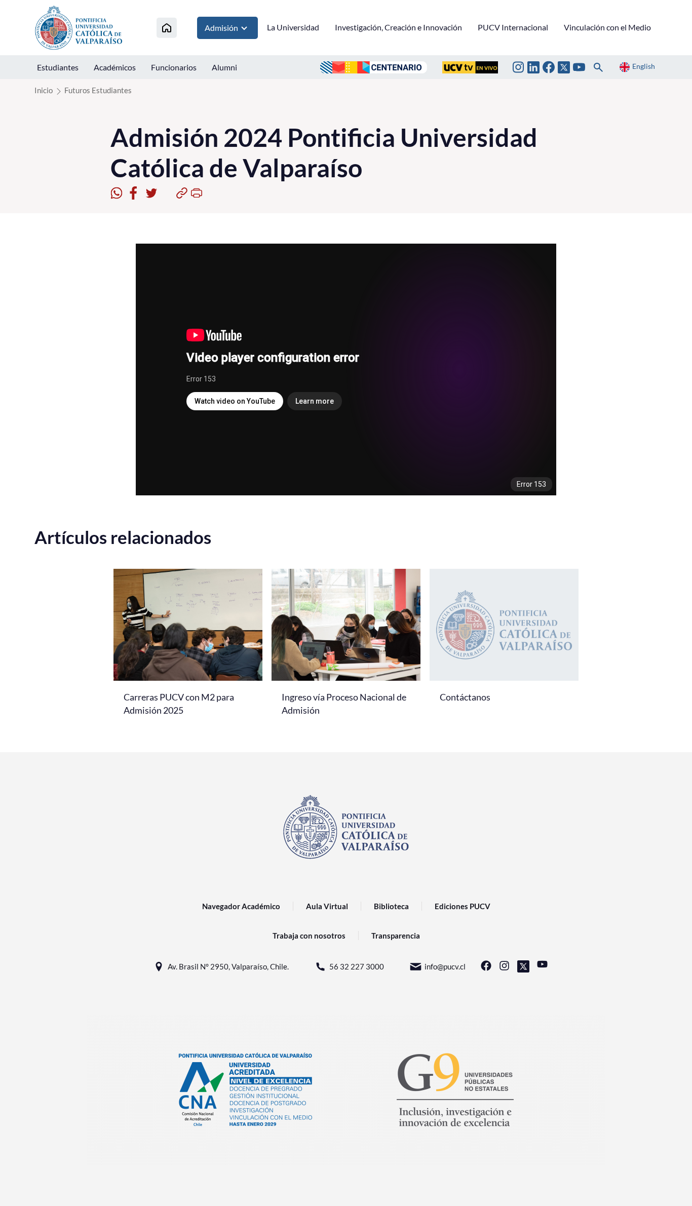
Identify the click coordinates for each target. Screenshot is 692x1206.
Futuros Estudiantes (98, 90)
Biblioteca (391, 906)
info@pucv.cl (445, 966)
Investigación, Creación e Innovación (398, 27)
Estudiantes (58, 67)
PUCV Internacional (513, 27)
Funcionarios (174, 67)
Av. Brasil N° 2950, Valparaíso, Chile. (228, 966)
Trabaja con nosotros (309, 935)
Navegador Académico (241, 906)
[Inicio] (167, 27)
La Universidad (293, 27)
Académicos (115, 67)
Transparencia (395, 935)
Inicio (43, 90)
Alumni (224, 67)
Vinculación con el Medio (607, 27)
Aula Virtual (327, 906)
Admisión (221, 27)
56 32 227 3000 (356, 966)
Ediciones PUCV (462, 906)
